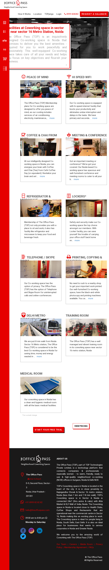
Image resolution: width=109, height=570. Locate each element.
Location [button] (37, 14)
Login (58, 14)
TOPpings (49, 14)
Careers (73, 544)
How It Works (24, 14)
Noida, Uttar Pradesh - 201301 (38, 485)
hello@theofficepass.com (38, 510)
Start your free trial (63, 172)
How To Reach (35, 479)
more (77, 240)
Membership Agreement (75, 547)
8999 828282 (72, 14)
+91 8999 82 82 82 (33, 502)
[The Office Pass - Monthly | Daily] (35, 460)
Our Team (61, 544)
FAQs (91, 547)
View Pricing (81, 426)
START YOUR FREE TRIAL (48, 430)
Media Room (86, 544)
